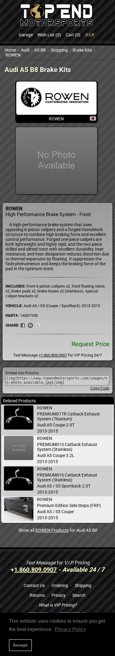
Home (10, 50)
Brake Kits (82, 50)
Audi (25, 50)
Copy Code (99, 388)
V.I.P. (89, 34)
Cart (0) (73, 34)
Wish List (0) (49, 34)
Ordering (60, 585)
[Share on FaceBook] (22, 325)
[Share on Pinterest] (30, 325)
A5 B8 (40, 50)
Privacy (59, 595)
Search (79, 595)
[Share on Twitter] (38, 325)
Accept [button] (20, 645)
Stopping (59, 50)
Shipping (83, 585)
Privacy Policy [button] (70, 629)
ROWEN (13, 55)
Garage (26, 34)
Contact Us (34, 585)
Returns (37, 595)
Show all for (57, 530)
